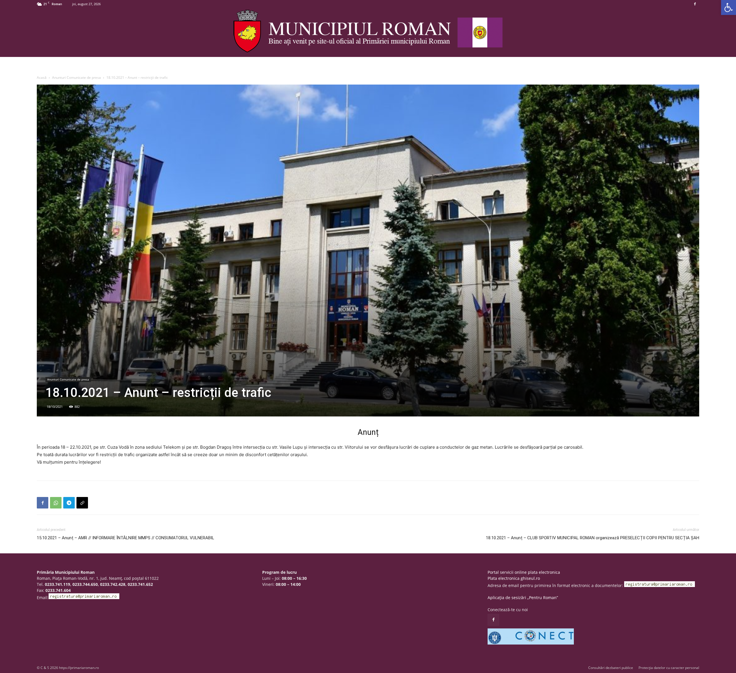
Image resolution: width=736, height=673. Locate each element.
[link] (728, 7)
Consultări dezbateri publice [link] (610, 667)
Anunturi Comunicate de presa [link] (76, 77)
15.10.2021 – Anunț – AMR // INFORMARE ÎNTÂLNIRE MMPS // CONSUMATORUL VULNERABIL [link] (125, 537)
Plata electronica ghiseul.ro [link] (514, 578)
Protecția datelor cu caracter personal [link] (669, 667)
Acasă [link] (42, 77)
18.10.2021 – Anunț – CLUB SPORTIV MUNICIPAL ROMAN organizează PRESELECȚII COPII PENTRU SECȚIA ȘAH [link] (592, 537)
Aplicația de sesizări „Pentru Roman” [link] (523, 597)
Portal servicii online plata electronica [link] (524, 572)
